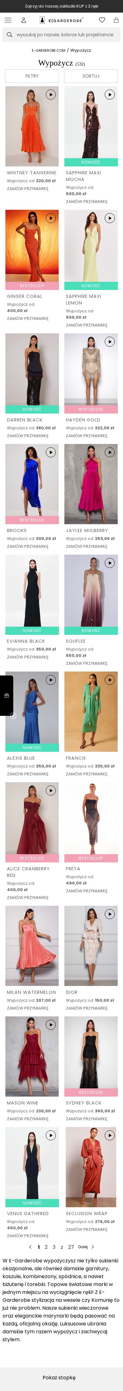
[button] (24, 20)
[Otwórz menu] (10, 20)
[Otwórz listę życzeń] (102, 20)
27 (71, 1247)
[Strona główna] (61, 20)
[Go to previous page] (30, 1247)
